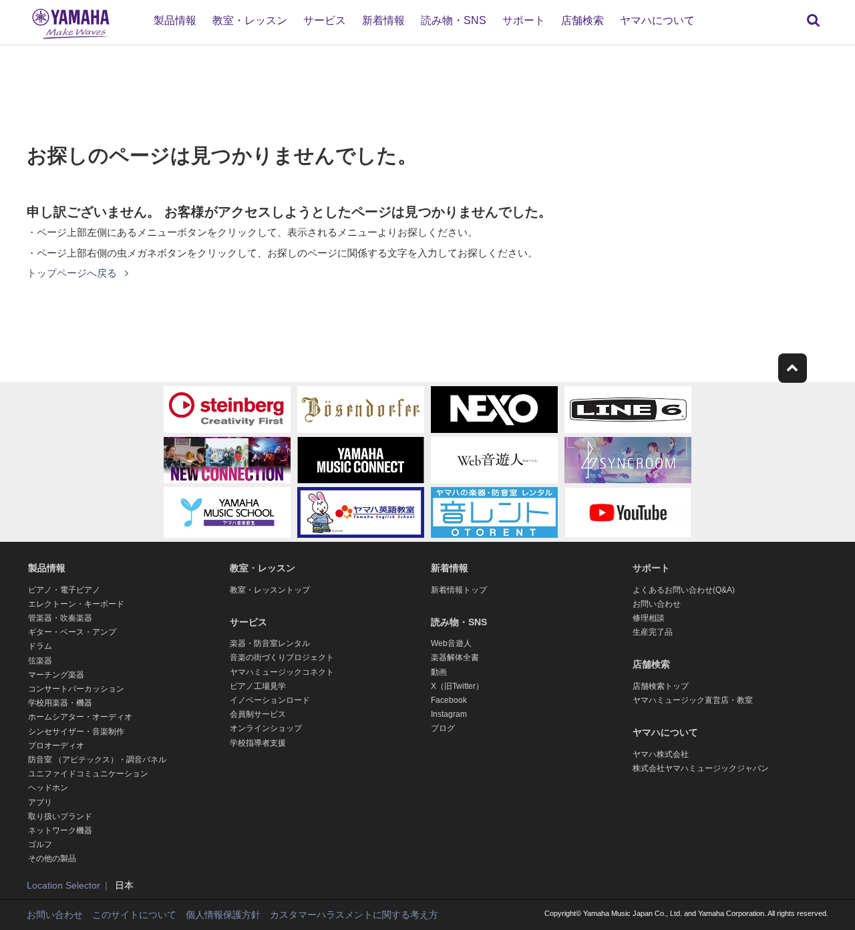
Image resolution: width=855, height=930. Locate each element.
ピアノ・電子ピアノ (64, 590)
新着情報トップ (459, 590)
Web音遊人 (451, 643)
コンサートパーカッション (76, 688)
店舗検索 (582, 20)
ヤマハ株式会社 (661, 754)
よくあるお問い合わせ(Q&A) (684, 590)
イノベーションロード (270, 700)
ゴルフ (40, 844)
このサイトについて (134, 914)
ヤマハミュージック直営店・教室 (693, 700)
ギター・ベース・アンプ (72, 632)
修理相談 (649, 618)
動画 (439, 672)
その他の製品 (52, 858)
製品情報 (175, 20)
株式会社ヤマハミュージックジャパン (701, 768)
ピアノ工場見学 (258, 686)
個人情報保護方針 (223, 914)
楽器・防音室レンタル (270, 643)
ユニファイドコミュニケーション (88, 773)
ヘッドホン (48, 787)
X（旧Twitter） (457, 686)
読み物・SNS (453, 20)
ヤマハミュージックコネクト (282, 672)
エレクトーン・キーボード (76, 604)
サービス (324, 20)
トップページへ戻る (73, 273)
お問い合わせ (657, 604)
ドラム (40, 646)
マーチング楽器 (56, 674)
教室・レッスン (249, 20)
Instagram (449, 714)
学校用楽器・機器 (60, 703)
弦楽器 (40, 660)
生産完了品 (653, 632)
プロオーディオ (56, 745)
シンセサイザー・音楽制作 (76, 731)
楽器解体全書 (455, 657)
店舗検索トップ (661, 686)
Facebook (449, 700)
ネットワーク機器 (60, 830)
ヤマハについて (657, 20)
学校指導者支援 (258, 743)
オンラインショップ (266, 728)
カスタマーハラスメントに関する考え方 (354, 914)
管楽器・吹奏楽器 (60, 618)
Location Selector (63, 885)
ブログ (443, 728)
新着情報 (383, 20)
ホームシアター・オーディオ (80, 717)
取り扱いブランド (60, 816)
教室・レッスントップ (270, 590)
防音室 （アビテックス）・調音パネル (97, 759)
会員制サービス (258, 714)
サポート (523, 20)
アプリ (40, 802)
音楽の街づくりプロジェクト (282, 657)
